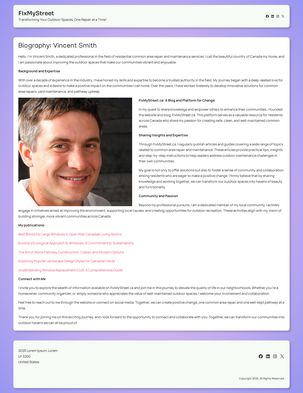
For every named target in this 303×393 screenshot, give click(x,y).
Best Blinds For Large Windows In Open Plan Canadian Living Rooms (70, 234)
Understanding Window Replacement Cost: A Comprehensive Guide (70, 270)
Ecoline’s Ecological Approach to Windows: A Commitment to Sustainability (76, 243)
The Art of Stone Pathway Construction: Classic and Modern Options (71, 252)
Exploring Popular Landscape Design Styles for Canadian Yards (66, 261)
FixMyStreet (36, 13)
